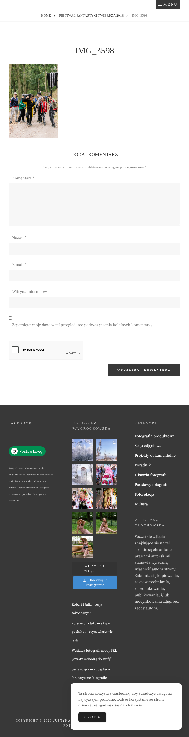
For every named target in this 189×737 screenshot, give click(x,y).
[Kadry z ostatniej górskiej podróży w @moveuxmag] (82, 474)
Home (46, 15)
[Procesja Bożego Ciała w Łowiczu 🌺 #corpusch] (106, 474)
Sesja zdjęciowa (148, 445)
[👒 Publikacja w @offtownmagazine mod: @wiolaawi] (82, 523)
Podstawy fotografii (152, 484)
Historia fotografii (151, 475)
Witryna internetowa (30, 291)
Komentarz (23, 178)
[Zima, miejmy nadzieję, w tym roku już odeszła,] (106, 450)
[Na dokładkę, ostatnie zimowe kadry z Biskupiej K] (82, 450)
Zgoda (92, 717)
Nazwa (19, 237)
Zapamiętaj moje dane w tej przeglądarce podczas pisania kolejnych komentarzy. (82, 324)
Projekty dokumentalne (155, 455)
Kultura (141, 504)
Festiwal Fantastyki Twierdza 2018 (92, 15)
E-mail (19, 264)
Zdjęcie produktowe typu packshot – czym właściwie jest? (92, 632)
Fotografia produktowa (154, 436)
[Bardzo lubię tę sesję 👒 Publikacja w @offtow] (82, 547)
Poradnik (143, 465)
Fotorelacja (144, 494)
